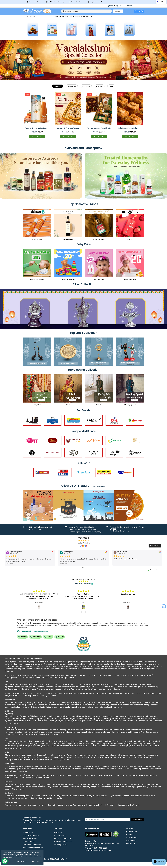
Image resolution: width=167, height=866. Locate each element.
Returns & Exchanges (32, 845)
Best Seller (58, 86)
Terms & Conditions (62, 838)
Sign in (118, 5)
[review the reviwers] (52, 552)
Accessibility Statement (33, 848)
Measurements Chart (63, 841)
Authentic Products (31, 838)
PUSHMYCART (37, 11)
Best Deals (86, 86)
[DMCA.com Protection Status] (115, 834)
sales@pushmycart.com (100, 850)
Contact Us (28, 832)
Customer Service (31, 835)
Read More (9, 564)
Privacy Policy (60, 835)
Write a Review (155, 546)
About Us (58, 832)
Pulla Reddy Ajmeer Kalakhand (129, 128)
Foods (111, 86)
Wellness (99, 86)
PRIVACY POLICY (23, 861)
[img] (83, 581)
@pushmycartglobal (99, 486)
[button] (82, 612)
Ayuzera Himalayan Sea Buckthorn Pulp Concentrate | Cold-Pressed (37, 128)
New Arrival (72, 86)
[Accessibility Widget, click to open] (164, 606)
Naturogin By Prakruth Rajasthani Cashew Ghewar (68, 128)
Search (118, 11)
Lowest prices (29, 841)
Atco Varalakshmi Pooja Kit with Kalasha (99, 128)
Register (109, 5)
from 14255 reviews (82, 584)
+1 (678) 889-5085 (99, 848)
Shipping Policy (60, 845)
